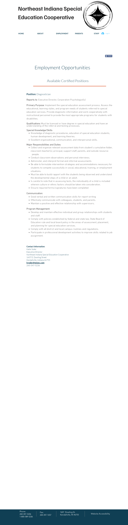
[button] (45, 33)
